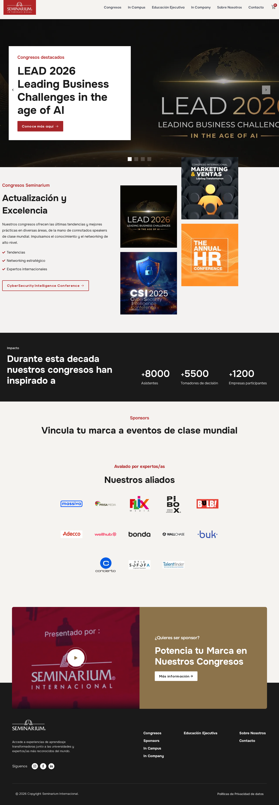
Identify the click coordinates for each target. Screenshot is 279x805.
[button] (13, 90)
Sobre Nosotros (252, 733)
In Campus (152, 748)
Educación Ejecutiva (200, 733)
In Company (153, 756)
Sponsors (151, 741)
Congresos (152, 733)
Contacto (247, 741)
